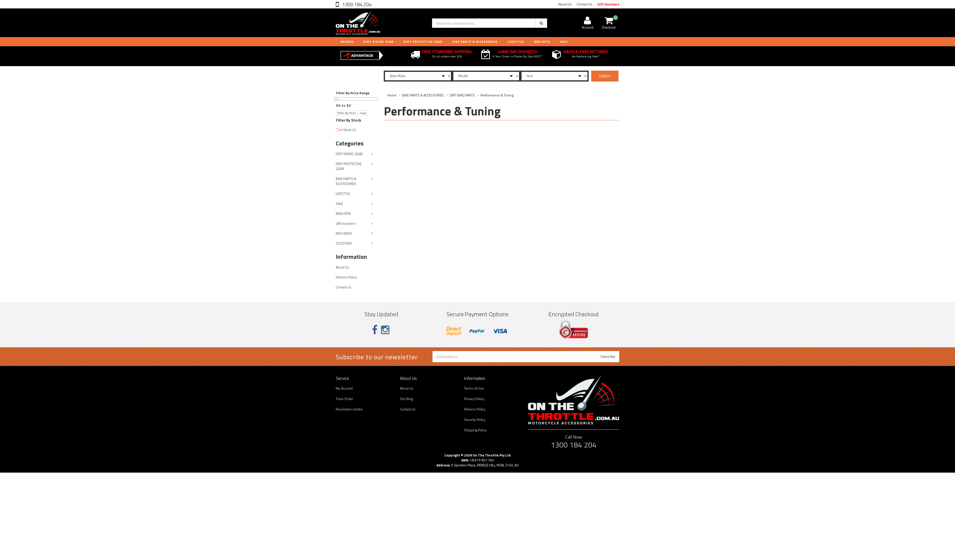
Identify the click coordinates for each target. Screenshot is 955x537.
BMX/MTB (542, 41)
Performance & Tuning (497, 95)
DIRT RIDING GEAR (379, 41)
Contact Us (584, 4)
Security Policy (474, 419)
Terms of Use (474, 388)
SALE (339, 203)
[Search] (541, 23)
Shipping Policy (475, 430)
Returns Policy (346, 277)
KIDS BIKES (344, 233)
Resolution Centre (349, 409)
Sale (564, 41)
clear (363, 113)
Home (391, 95)
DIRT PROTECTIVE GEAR (423, 41)
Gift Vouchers (608, 4)
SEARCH (605, 76)
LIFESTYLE (515, 41)
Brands (347, 41)
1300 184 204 (356, 4)
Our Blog (406, 398)
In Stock (348, 129)
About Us (565, 4)
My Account (344, 388)
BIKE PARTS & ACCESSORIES (474, 41)
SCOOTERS (344, 243)
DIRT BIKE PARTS (462, 95)
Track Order (344, 398)
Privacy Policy (474, 398)
